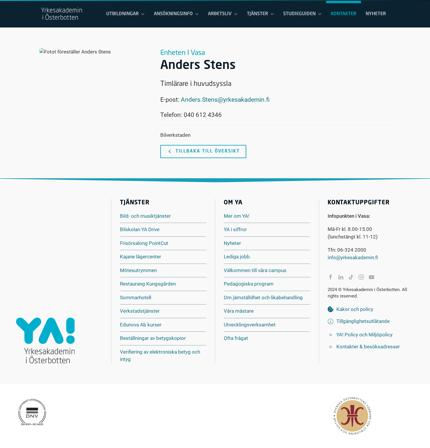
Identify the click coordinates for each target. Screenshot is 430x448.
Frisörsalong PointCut (144, 243)
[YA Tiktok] (351, 277)
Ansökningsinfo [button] (173, 14)
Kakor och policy (354, 309)
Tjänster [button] (257, 14)
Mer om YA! (236, 216)
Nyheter (376, 14)
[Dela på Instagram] (361, 277)
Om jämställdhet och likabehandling (263, 297)
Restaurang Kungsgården (148, 284)
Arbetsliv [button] (220, 14)
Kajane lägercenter (140, 257)
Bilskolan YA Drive (139, 229)
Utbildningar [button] (122, 14)
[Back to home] (61, 14)
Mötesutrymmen (138, 270)
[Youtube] (371, 277)
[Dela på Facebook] (330, 277)
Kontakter (343, 14)
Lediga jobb (237, 257)
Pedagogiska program (249, 284)
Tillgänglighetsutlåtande (363, 321)
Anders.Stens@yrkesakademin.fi (225, 99)
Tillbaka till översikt (208, 151)
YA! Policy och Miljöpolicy (364, 335)
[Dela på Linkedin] (341, 277)
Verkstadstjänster (140, 311)
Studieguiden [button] (299, 14)
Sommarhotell (135, 297)
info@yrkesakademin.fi (353, 257)
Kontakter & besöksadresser (368, 347)
